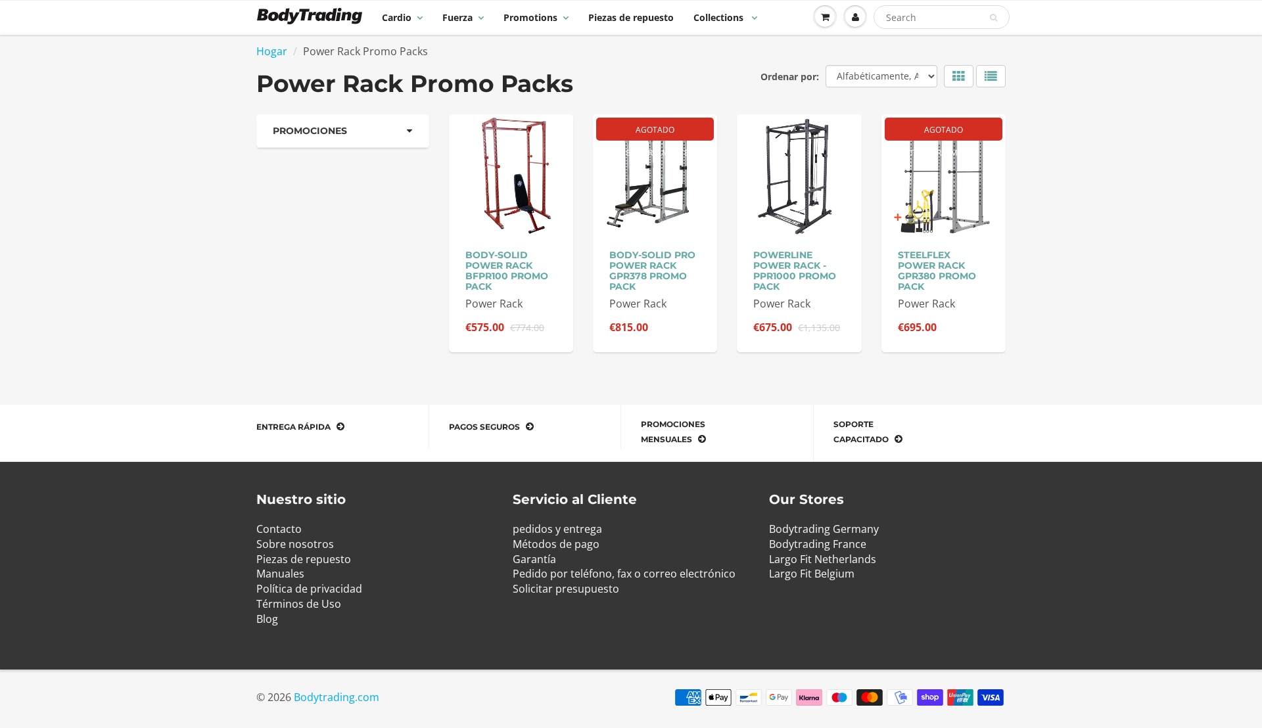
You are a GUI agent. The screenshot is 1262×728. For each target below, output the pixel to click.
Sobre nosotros (295, 544)
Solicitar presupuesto (566, 588)
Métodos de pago (556, 544)
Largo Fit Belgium (811, 573)
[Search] (993, 17)
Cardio (396, 17)
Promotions (530, 17)
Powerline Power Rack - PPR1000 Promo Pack (794, 270)
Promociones (310, 131)
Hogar (271, 51)
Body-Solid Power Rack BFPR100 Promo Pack (506, 270)
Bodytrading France (817, 544)
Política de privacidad (309, 588)
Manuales (280, 573)
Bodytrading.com (336, 697)
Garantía (534, 559)
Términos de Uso (298, 604)
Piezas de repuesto (631, 17)
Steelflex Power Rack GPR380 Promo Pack (937, 270)
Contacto (279, 529)
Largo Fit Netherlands (822, 559)
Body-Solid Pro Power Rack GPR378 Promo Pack (652, 270)
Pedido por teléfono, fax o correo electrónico (624, 573)
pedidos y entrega (557, 529)
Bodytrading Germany (824, 529)
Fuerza (457, 17)
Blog (267, 619)
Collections (719, 17)
